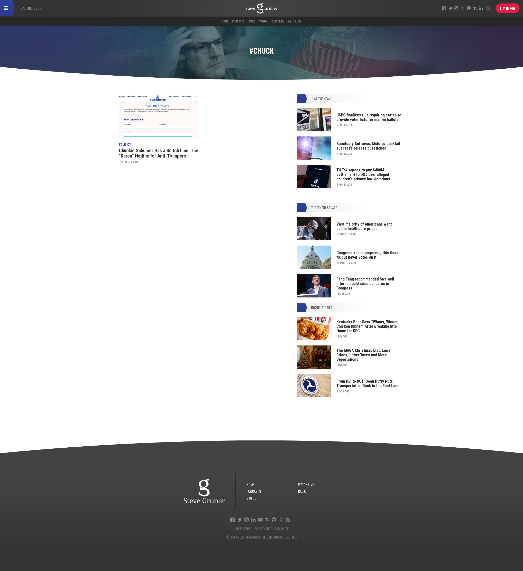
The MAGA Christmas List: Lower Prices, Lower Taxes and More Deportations (364, 355)
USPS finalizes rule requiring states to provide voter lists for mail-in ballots (368, 117)
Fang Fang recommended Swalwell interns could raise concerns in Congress (365, 284)
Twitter (450, 8)
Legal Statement (243, 528)
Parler (469, 8)
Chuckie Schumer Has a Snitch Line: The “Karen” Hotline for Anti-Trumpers (158, 153)
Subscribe (277, 21)
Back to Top (282, 528)
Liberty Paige (131, 162)
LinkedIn (481, 8)
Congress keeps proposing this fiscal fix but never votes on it (367, 255)
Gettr (462, 8)
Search (488, 8)
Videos (263, 21)
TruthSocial (475, 8)
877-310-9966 (31, 8)
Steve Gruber (204, 491)
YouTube (260, 519)
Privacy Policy (263, 528)
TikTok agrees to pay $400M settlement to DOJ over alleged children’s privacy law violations (363, 174)
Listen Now (507, 8)
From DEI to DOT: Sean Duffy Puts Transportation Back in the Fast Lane (367, 383)
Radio (251, 21)
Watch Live (294, 21)
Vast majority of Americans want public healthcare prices (364, 226)
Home (225, 21)
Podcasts (238, 21)
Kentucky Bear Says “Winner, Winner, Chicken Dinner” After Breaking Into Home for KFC (367, 326)
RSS (288, 519)
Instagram (456, 8)
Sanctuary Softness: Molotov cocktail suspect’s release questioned (368, 146)
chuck (261, 8)
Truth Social (267, 519)
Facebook (444, 8)
